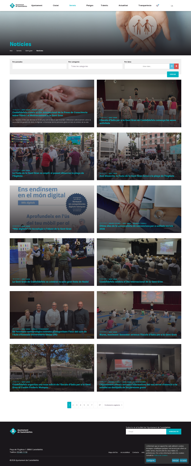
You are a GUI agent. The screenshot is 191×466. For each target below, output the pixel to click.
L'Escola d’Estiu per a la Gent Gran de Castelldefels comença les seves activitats (137, 122)
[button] (38, 5)
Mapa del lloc (113, 452)
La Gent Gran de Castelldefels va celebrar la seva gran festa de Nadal (50, 281)
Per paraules (17, 62)
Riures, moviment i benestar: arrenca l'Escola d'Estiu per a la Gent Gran (138, 334)
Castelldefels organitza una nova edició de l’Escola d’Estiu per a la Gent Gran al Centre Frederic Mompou (51, 386)
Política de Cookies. (161, 455)
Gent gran (28, 51)
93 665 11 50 (22, 452)
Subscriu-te (174, 431)
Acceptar (183, 460)
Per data (127, 62)
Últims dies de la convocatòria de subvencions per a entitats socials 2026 (136, 227)
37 (100, 405)
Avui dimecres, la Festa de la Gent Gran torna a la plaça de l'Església (136, 176)
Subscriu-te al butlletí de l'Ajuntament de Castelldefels (148, 427)
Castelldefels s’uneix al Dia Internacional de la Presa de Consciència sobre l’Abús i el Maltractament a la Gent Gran (49, 114)
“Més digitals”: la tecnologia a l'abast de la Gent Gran (41, 228)
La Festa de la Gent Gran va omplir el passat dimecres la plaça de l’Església (48, 175)
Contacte (135, 452)
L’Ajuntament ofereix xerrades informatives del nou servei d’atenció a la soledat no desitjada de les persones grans (138, 386)
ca (172, 6)
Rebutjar (175, 460)
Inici (11, 51)
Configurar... (151, 460)
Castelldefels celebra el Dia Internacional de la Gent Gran (131, 281)
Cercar (173, 74)
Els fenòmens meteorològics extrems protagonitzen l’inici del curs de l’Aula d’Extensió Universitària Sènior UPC (49, 333)
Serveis (19, 51)
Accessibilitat (125, 452)
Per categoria (73, 62)
